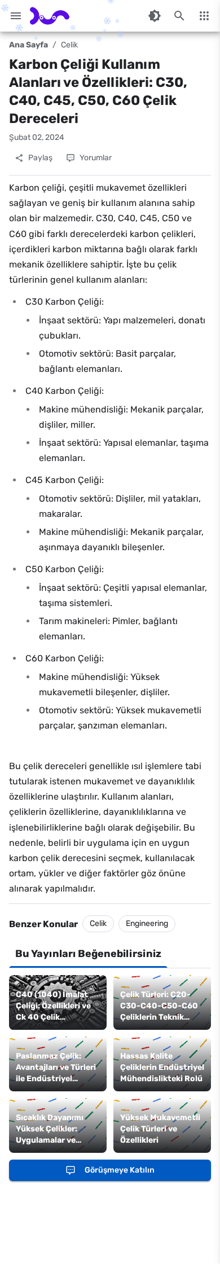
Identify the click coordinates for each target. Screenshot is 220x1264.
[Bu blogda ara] (179, 16)
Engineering (147, 923)
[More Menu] (204, 16)
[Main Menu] (16, 16)
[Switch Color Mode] (154, 16)
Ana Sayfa (28, 45)
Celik (69, 45)
